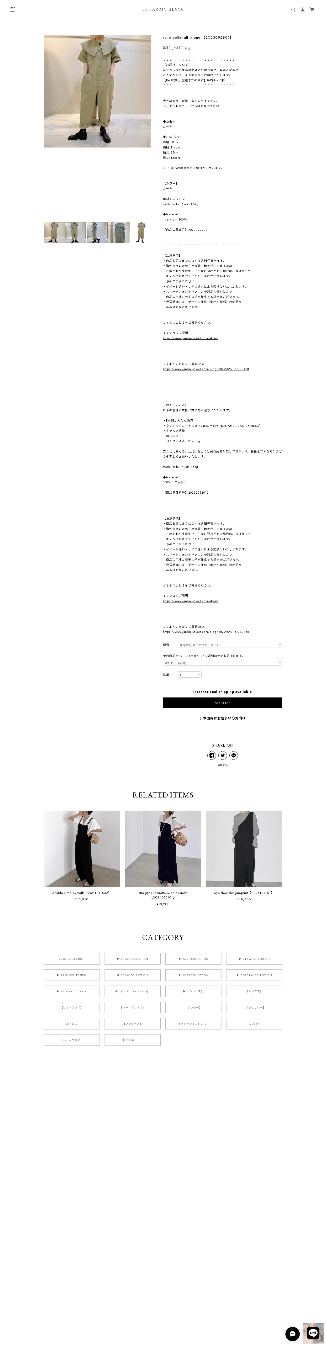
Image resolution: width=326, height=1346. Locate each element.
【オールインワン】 (133, 1007)
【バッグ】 (254, 1024)
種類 (166, 645)
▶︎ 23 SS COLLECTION (193, 975)
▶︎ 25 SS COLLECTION (193, 959)
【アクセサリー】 (254, 1007)
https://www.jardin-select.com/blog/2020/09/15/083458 (206, 369)
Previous (51, 127)
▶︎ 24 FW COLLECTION (254, 959)
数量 (166, 675)
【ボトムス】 (71, 1024)
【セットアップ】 (71, 1007)
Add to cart (223, 703)
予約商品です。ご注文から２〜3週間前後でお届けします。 (204, 656)
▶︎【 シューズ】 (193, 991)
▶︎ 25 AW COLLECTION (132, 959)
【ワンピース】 (132, 1024)
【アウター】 (193, 1007)
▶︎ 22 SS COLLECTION (72, 991)
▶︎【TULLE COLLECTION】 (132, 991)
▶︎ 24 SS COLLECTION (72, 975)
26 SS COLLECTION (72, 959)
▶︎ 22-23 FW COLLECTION (254, 975)
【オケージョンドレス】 (193, 1024)
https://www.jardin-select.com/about (190, 338)
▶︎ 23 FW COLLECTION (132, 975)
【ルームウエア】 (71, 1040)
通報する (222, 765)
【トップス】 (254, 991)
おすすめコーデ (133, 1040)
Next (143, 127)
